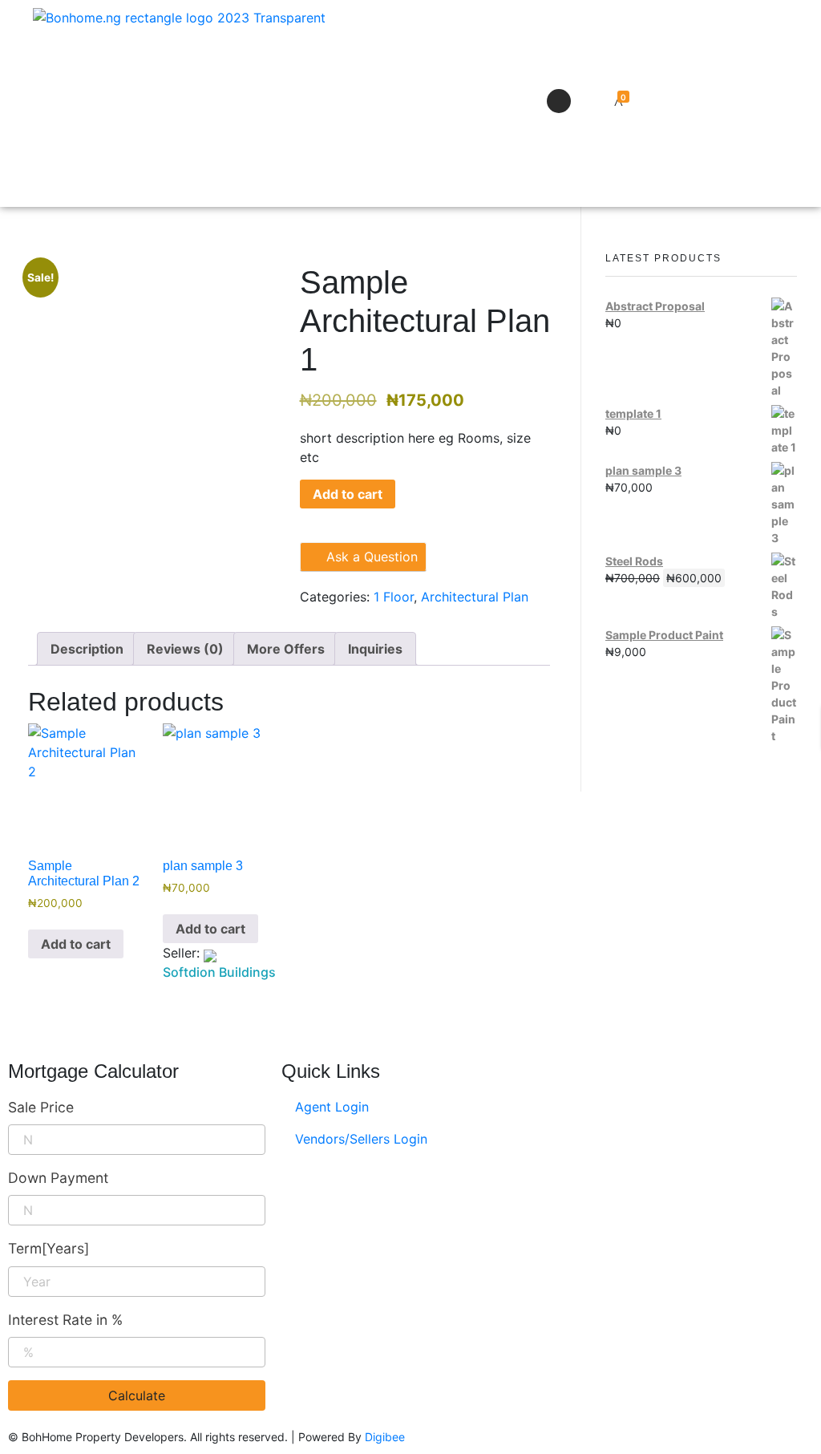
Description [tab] (87, 649)
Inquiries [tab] (375, 649)
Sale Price (41, 1107)
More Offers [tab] (286, 649)
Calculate (136, 1395)
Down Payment (58, 1177)
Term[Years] (48, 1248)
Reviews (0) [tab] (185, 649)
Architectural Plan (474, 597)
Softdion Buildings (219, 972)
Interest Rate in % (65, 1319)
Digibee (385, 1437)
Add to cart (347, 494)
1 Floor (394, 597)
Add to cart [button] (76, 944)
